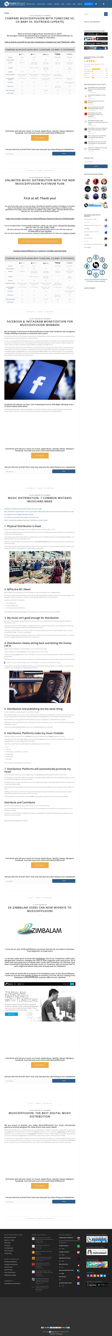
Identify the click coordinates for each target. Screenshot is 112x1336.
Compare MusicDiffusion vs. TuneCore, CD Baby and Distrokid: (39, 251)
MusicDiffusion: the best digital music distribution (40, 1114)
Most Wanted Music (70, 1140)
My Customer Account (10, 1237)
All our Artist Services (9, 1272)
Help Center (7, 1242)
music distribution (22, 652)
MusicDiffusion (63, 36)
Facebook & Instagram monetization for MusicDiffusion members (40, 323)
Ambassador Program (10, 1275)
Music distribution (9, 511)
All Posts (32, 15)
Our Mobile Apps (8, 1248)
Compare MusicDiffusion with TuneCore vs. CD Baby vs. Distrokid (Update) (40, 20)
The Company (46, 15)
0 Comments (40, 311)
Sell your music (8, 1267)
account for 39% (22, 537)
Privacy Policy (8, 1253)
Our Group (7, 1245)
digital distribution (23, 514)
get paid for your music (25, 548)
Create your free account (11, 1264)
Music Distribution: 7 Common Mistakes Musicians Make (40, 499)
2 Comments (39, 170)
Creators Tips (39, 15)
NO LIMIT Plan (32, 1134)
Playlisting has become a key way (45, 774)
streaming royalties (65, 537)
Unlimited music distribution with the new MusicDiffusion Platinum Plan (40, 181)
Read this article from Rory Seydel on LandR (15, 821)
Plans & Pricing (8, 1270)
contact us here (69, 233)
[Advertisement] (39, 428)
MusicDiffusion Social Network (12, 1283)
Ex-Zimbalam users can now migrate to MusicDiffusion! (39, 909)
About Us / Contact (9, 1240)
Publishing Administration (18, 727)
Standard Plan (61, 1132)
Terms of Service (8, 1251)
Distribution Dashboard (10, 1262)
